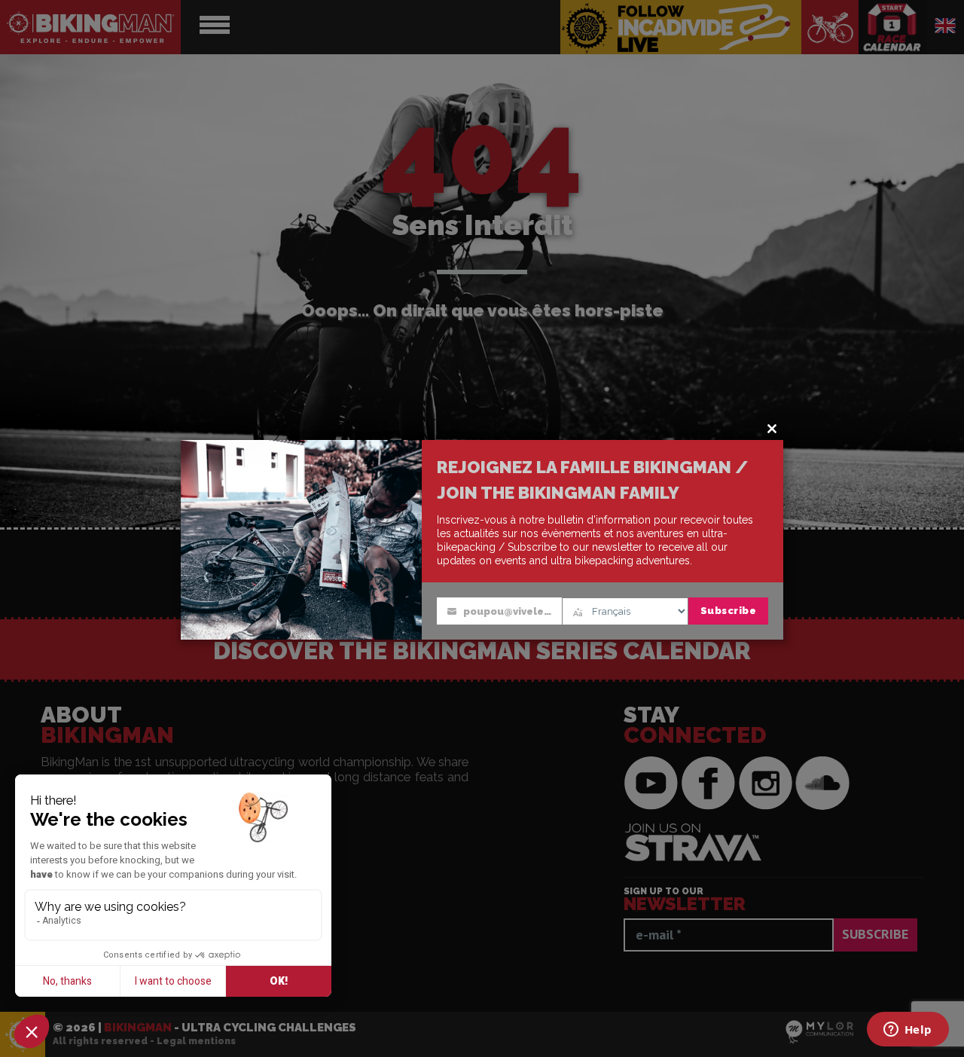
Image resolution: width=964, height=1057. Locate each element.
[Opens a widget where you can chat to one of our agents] (907, 1030)
